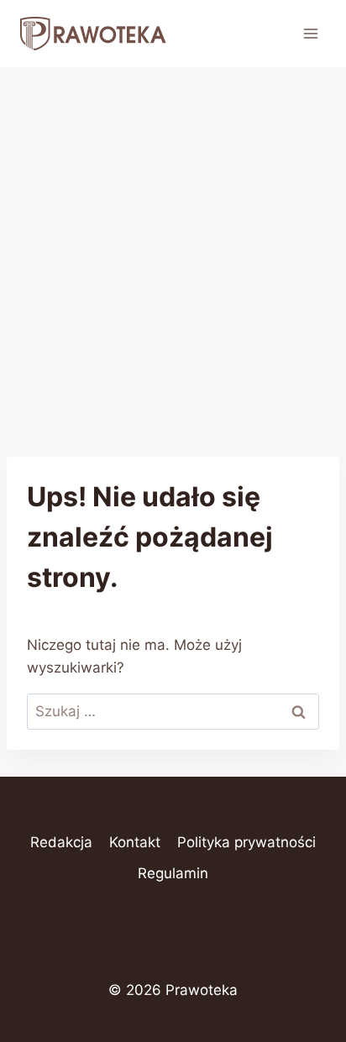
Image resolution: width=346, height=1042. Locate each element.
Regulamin (173, 873)
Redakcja (61, 842)
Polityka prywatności (246, 842)
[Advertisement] (173, 249)
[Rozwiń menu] (310, 33)
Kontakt (134, 842)
